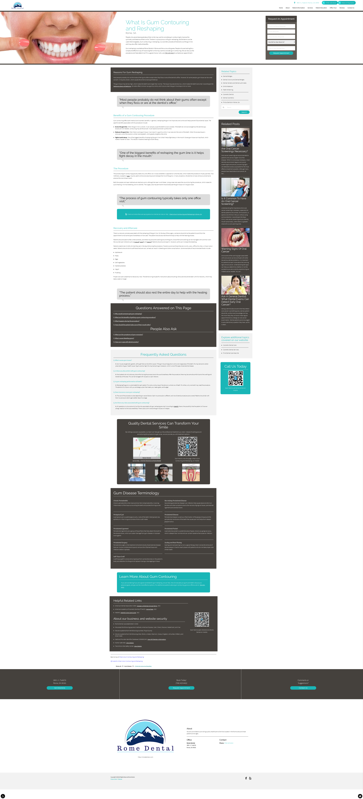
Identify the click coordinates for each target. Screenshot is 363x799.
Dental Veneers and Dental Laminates (234, 83)
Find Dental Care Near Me (231, 353)
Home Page (149, 609)
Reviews (342, 8)
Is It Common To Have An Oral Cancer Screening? (233, 201)
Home (281, 8)
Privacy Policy (114, 779)
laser (128, 176)
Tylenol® (136, 242)
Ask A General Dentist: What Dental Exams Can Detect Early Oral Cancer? (235, 300)
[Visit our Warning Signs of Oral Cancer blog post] (235, 246)
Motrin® (149, 242)
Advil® (142, 242)
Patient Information (298, 8)
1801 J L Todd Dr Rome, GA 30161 (307, 3)
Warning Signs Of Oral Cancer (233, 250)
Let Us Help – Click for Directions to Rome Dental (147, 461)
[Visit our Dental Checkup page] (136, 481)
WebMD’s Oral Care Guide (128, 613)
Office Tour (333, 8)
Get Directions (59, 688)
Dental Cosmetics (228, 98)
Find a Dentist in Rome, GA (231, 102)
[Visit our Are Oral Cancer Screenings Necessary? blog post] (235, 146)
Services (310, 8)
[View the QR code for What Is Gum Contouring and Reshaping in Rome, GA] (187, 455)
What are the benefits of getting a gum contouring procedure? (135, 317)
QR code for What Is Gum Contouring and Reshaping (127, 661)
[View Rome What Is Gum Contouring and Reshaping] (60, 63)
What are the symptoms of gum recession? (129, 335)
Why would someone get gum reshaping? (128, 314)
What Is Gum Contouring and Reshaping (131, 657)
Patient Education (321, 8)
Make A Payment (348, 3)
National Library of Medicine (122, 86)
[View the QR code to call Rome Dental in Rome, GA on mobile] (235, 385)
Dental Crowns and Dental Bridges (233, 80)
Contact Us (350, 8)
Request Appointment (181, 688)
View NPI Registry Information (156, 639)
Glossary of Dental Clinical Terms (147, 606)
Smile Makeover (228, 86)
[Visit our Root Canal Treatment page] (191, 481)
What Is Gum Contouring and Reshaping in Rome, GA (185, 214)
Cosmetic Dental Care (229, 345)
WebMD (176, 406)
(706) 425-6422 (169, 53)
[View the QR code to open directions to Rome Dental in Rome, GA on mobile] (202, 626)
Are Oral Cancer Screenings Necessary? (234, 150)
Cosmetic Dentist (228, 94)
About (288, 8)
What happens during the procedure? (127, 321)
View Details (130, 643)
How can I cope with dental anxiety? (127, 342)
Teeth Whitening (228, 90)
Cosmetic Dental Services (231, 350)
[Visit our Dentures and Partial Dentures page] (164, 481)
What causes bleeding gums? (124, 338)
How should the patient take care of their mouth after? (133, 325)
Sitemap (120, 779)
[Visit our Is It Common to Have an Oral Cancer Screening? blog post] (235, 196)
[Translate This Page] (360, 796)
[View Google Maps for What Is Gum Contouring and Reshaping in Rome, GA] (146, 458)
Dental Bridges (227, 76)
